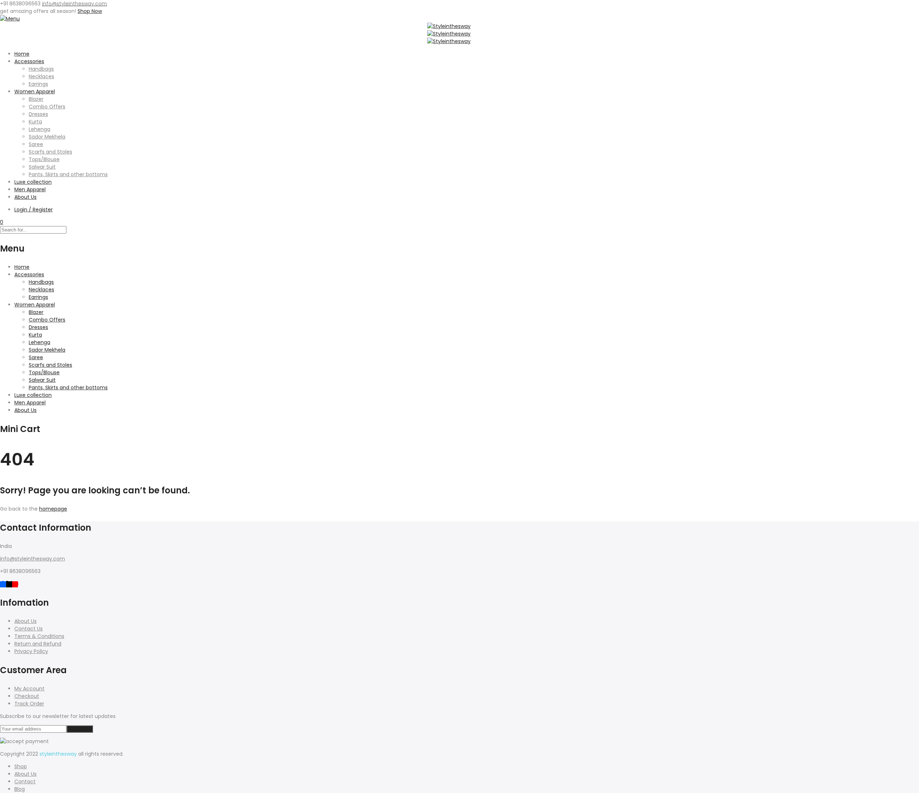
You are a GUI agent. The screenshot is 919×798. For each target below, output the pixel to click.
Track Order (29, 703)
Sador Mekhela (47, 136)
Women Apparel (34, 91)
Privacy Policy (31, 651)
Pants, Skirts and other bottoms (68, 174)
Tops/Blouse (44, 159)
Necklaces (41, 76)
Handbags (41, 68)
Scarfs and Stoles (50, 151)
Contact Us (28, 628)
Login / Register (33, 209)
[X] (9, 583)
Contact (25, 781)
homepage (53, 508)
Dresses (38, 114)
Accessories (29, 61)
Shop (20, 766)
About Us (25, 197)
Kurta (35, 121)
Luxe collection (33, 182)
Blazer (36, 99)
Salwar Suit (42, 166)
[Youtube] (15, 583)
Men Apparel (30, 189)
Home (21, 53)
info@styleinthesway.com (32, 558)
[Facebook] (3, 583)
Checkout (26, 696)
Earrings (38, 84)
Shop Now (90, 11)
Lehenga (39, 129)
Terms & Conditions (39, 636)
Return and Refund (37, 643)
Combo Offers (47, 106)
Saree (36, 144)
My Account (29, 688)
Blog (19, 789)
